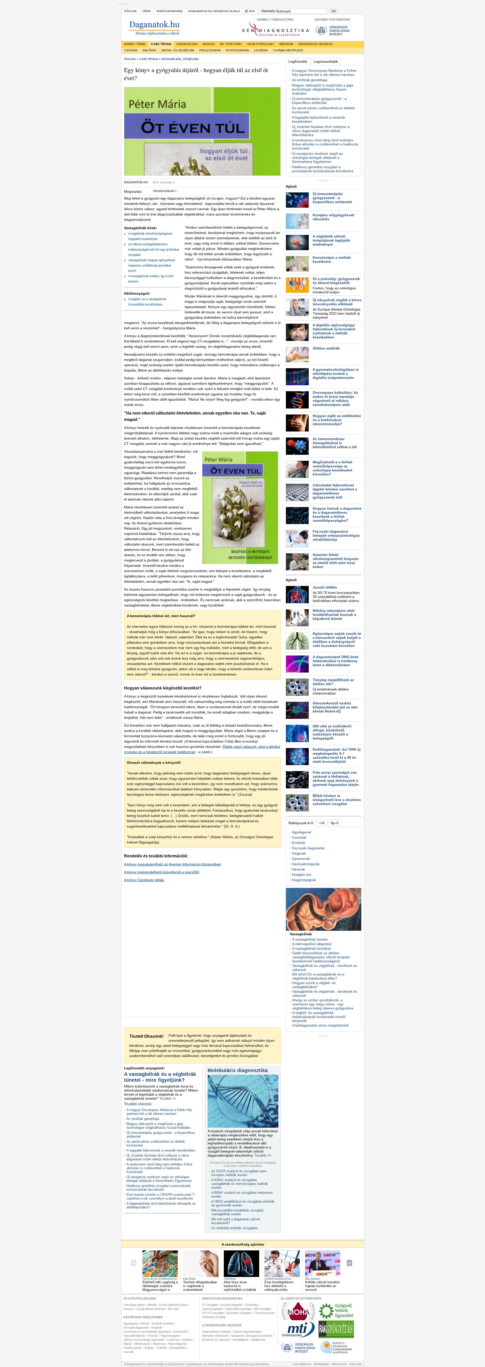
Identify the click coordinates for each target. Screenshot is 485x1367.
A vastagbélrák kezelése (311, 948)
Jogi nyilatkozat (301, 1363)
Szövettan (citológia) (238, 1312)
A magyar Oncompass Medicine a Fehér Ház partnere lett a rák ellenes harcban (159, 1112)
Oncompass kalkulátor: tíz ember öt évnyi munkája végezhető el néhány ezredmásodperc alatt (335, 398)
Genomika (251, 1304)
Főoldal (130, 11)
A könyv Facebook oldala (144, 880)
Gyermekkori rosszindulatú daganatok (147, 1331)
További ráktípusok (288, 50)
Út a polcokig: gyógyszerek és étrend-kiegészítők (336, 281)
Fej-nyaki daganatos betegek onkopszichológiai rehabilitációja (336, 535)
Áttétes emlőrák (326, 348)
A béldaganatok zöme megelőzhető (320, 1025)
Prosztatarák (210, 50)
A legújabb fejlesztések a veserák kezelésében (161, 1150)
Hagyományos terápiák (216, 1331)
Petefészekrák (237, 50)
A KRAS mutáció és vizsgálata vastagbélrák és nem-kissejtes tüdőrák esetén (239, 1183)
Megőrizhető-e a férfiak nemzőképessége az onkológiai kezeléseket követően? (332, 468)
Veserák (129, 1351)
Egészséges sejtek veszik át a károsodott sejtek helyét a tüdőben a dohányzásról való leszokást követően (337, 640)
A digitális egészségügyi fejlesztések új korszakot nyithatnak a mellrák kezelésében (334, 331)
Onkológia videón (134, 1304)
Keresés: (268, 11)
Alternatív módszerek (215, 1335)
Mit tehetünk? (231, 44)
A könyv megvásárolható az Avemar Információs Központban (172, 864)
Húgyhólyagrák (304, 880)
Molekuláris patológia (238, 1308)
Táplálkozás (258, 1339)
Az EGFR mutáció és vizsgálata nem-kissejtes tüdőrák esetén (239, 1173)
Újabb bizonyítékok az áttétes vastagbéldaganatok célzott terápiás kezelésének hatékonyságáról (321, 957)
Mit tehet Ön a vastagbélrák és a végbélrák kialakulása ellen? (318, 976)
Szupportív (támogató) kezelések (251, 1335)
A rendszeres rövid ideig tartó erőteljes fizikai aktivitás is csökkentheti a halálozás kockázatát (159, 1168)
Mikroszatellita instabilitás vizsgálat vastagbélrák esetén (237, 1212)
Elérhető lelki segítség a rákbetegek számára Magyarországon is (160, 1286)
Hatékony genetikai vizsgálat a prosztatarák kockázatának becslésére (159, 1187)
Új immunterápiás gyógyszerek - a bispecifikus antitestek (319, 101)
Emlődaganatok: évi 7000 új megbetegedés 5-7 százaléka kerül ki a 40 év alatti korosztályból (336, 755)
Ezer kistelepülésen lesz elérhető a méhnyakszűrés (278, 1286)
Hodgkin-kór (301, 875)
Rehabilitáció (240, 1339)
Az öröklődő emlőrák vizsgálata (234, 1228)
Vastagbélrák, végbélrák (180, 59)
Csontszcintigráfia (231, 1304)
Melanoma (312, 1278)
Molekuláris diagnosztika (238, 1070)
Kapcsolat (355, 1363)
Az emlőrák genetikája (143, 1119)
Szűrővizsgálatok (277, 1278)
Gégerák (299, 853)
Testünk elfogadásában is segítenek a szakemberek (200, 1286)
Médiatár (286, 44)
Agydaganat (301, 832)
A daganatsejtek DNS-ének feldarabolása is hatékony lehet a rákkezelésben (335, 661)
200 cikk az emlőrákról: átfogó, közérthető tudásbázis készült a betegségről (332, 732)
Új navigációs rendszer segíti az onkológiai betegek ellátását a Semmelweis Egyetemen (159, 1179)
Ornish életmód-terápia (173, 1304)
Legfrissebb (297, 61)
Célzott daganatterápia (247, 1331)
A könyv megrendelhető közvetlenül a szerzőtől (161, 872)
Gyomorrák (301, 859)
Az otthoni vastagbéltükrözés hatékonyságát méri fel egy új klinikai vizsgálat (153, 250)
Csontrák (299, 837)
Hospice (129, 1308)
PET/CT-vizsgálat (213, 1312)
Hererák (298, 869)
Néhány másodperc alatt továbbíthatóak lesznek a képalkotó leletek (334, 615)
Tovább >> (167, 1098)
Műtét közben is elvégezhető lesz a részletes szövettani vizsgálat (337, 800)
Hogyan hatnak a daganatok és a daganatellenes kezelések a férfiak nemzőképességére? (337, 514)
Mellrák (152, 1304)
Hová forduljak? (260, 44)
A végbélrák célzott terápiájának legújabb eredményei (331, 240)
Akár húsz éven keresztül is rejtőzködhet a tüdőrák (240, 1286)
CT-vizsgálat (209, 1304)
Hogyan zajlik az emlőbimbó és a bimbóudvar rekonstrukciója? (337, 420)
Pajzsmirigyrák (177, 1343)
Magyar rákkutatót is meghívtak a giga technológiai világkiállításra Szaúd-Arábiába (158, 1126)
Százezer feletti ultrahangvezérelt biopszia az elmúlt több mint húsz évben (335, 561)
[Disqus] (202, 953)
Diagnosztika (187, 44)
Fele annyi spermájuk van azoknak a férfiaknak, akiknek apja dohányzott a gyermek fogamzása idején (336, 778)
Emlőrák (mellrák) (163, 1323)
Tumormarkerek (264, 1312)
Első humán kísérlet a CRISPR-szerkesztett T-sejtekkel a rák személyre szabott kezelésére (161, 1196)
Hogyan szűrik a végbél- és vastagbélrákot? (314, 985)
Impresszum (339, 1363)
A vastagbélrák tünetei (310, 939)
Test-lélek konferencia (159, 1278)
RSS (252, 11)
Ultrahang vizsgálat (214, 1316)
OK (334, 11)
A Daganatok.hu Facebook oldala (214, 11)
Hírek (146, 11)
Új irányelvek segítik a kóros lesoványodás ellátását (337, 302)
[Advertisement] (323, 1069)
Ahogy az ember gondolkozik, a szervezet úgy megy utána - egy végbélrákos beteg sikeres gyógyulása (322, 1004)
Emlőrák (149, 50)
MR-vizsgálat (262, 1308)
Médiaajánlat (321, 1363)
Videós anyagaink (169, 11)
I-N (322, 823)
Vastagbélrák (177, 1347)
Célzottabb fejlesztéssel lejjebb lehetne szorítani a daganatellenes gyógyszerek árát (335, 491)
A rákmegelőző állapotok (311, 944)
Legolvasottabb (325, 61)
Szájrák (149, 1347)
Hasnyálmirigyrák (306, 864)
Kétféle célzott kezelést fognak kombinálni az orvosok (322, 1286)
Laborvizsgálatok (212, 1308)
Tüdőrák (131, 50)
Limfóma (187, 1339)
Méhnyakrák (142, 1343)
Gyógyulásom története (150, 1308)
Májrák (128, 1343)
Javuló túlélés (325, 587)
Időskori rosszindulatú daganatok (144, 1339)
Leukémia (261, 50)
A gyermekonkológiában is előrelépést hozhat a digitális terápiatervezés (336, 373)
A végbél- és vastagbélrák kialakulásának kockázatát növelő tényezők (319, 1017)
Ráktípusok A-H (300, 823)
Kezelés (209, 44)
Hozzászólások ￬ (165, 191)
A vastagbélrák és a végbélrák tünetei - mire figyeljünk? (160, 1077)
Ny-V (334, 823)
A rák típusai (161, 44)
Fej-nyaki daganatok (308, 848)
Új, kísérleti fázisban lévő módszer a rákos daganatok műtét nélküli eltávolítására (158, 1157)
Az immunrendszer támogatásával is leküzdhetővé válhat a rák (335, 443)
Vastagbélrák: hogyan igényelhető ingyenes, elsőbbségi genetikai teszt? (151, 265)
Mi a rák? (173, 1308)
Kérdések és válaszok (316, 44)
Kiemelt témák (135, 44)
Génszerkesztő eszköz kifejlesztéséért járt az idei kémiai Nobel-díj (335, 707)
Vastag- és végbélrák (177, 50)
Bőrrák (145, 1323)
